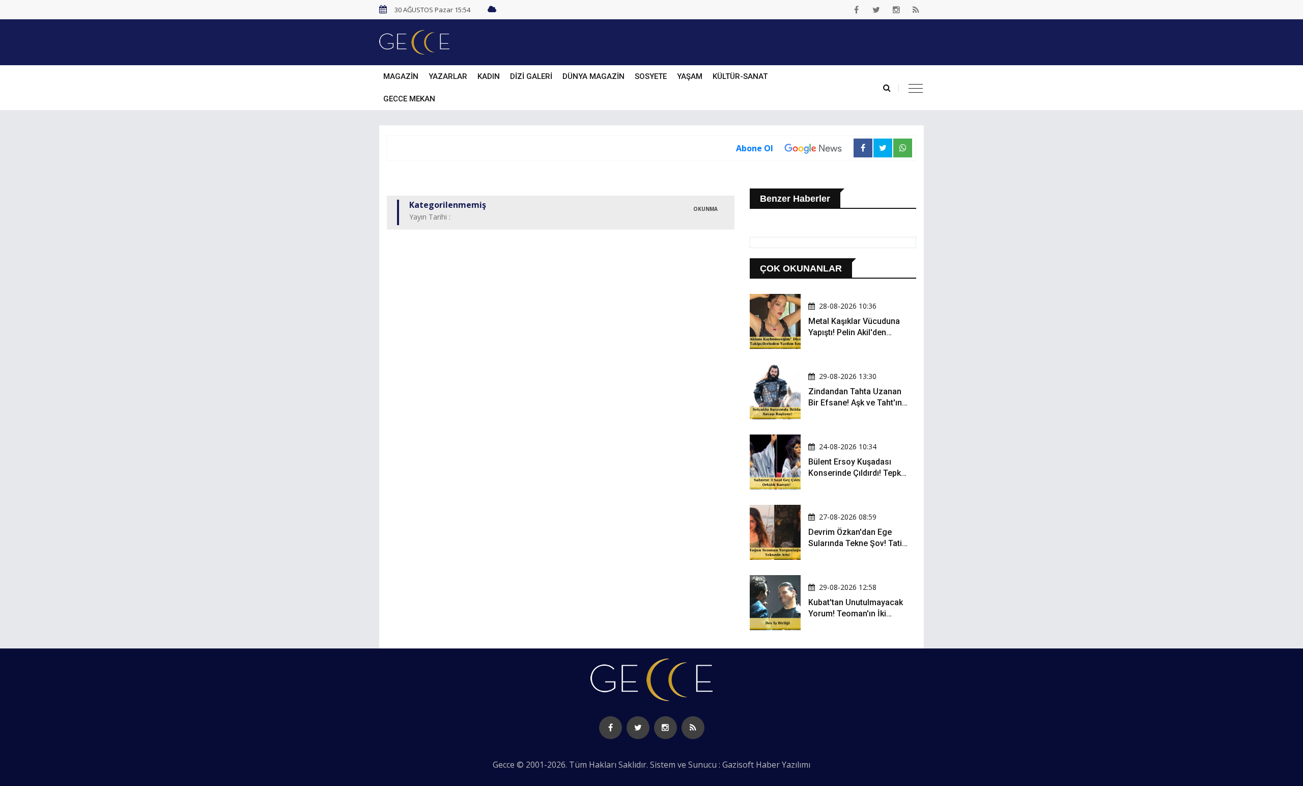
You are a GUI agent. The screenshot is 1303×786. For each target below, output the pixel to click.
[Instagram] (896, 9)
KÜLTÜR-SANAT (740, 76)
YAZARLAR (448, 76)
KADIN (488, 76)
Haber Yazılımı (783, 764)
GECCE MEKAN (409, 98)
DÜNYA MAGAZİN (593, 76)
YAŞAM (689, 76)
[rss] (916, 9)
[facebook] (856, 9)
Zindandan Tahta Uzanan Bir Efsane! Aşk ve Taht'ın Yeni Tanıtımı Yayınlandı (855, 403)
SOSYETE (651, 76)
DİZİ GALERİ (531, 76)
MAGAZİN (400, 76)
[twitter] (876, 9)
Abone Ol (754, 148)
